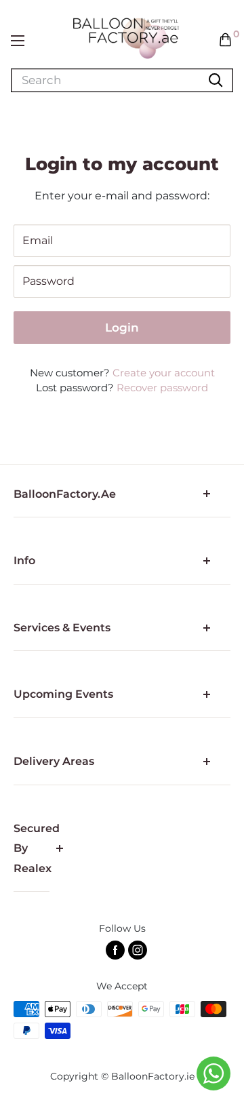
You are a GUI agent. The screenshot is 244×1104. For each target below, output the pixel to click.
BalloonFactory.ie (153, 1076)
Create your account (164, 372)
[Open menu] (17, 40)
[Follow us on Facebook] (115, 950)
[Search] (215, 80)
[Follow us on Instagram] (137, 950)
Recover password (162, 387)
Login (122, 327)
